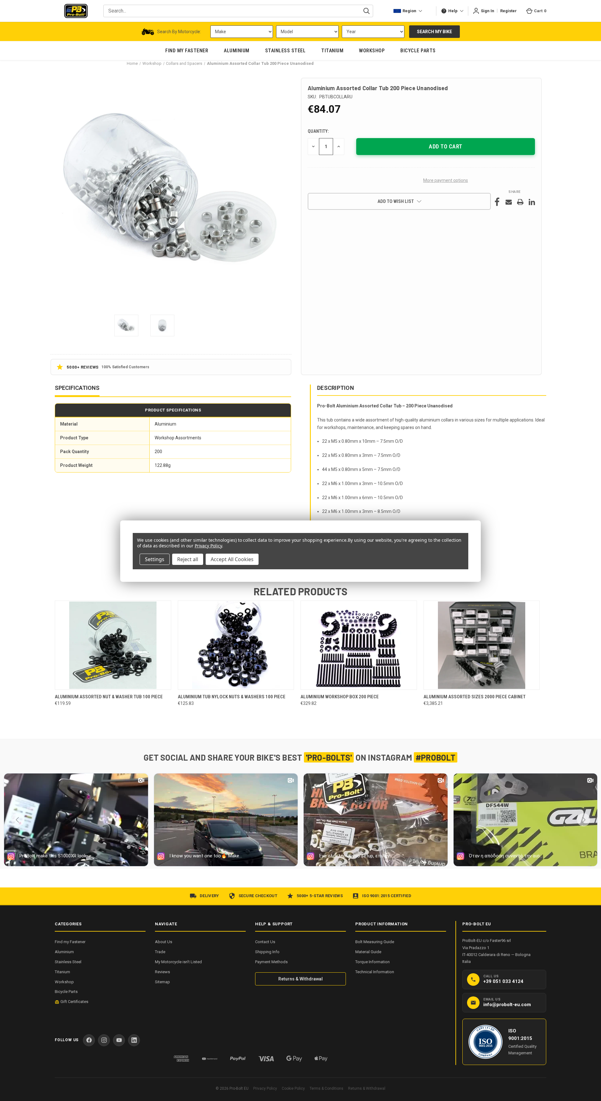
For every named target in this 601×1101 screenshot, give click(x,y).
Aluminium (64, 951)
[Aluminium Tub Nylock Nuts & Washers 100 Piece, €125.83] (236, 645)
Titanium (62, 971)
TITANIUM (332, 51)
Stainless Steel (68, 961)
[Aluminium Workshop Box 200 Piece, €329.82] (359, 645)
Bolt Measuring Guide (374, 941)
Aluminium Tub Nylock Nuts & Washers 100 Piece (231, 697)
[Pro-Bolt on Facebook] (89, 1040)
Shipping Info (267, 951)
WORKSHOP (372, 51)
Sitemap (162, 982)
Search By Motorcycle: (179, 31)
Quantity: (318, 131)
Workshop (64, 982)
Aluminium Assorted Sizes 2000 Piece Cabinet (475, 697)
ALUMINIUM (236, 51)
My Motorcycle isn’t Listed (178, 961)
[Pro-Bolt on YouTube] (119, 1040)
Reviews (162, 971)
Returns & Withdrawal (300, 978)
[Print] (520, 202)
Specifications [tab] (77, 388)
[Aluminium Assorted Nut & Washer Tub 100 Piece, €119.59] (113, 645)
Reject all (187, 559)
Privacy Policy (265, 1088)
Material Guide (368, 951)
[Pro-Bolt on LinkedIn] (134, 1040)
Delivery (209, 895)
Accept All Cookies (232, 559)
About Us (163, 941)
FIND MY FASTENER (186, 51)
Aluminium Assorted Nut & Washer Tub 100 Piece (109, 697)
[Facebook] (497, 202)
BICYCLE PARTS (418, 51)
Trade (160, 951)
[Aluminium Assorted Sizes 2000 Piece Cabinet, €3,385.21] (482, 645)
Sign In (487, 10)
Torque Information (372, 961)
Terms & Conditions (326, 1088)
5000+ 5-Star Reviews (320, 895)
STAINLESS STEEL (285, 51)
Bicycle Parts (66, 991)
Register (508, 10)
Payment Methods (271, 961)
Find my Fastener (70, 941)
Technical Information (374, 971)
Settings (154, 559)
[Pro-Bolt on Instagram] (104, 1040)
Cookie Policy (293, 1088)
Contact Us (265, 941)
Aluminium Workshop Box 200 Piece (339, 697)
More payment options (445, 180)
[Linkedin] (532, 202)
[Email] (509, 202)
